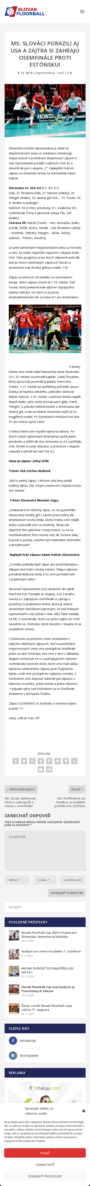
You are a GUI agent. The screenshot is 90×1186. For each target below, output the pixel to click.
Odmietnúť (45, 1164)
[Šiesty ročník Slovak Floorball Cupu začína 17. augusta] (14, 1008)
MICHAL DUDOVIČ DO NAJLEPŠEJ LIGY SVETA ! (47, 970)
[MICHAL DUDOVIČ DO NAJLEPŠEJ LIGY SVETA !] (14, 971)
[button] (84, 1111)
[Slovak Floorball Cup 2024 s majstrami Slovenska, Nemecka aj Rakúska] (14, 935)
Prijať (45, 1153)
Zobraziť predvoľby (45, 1176)
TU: (21, 708)
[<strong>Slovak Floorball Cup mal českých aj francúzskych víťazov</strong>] (14, 990)
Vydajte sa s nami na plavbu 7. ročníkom (51, 951)
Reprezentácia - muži (50, 73)
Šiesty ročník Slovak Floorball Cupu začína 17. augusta (46, 1007)
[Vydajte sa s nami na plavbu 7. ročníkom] (14, 954)
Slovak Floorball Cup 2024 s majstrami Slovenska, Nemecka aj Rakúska (49, 934)
